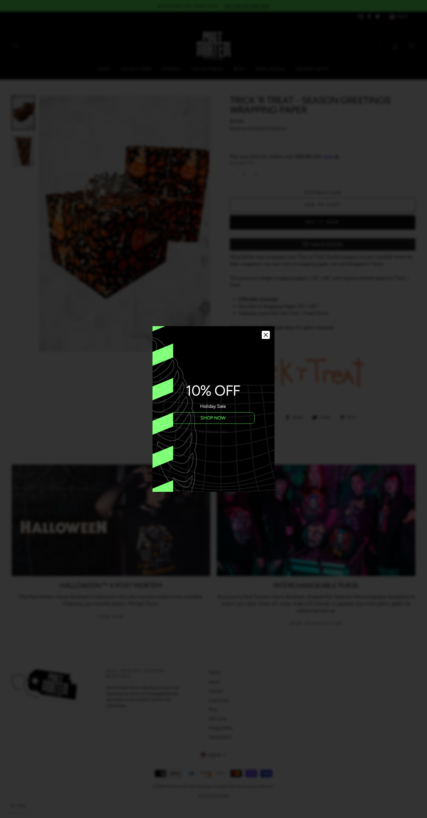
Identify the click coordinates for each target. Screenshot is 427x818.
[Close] (266, 335)
